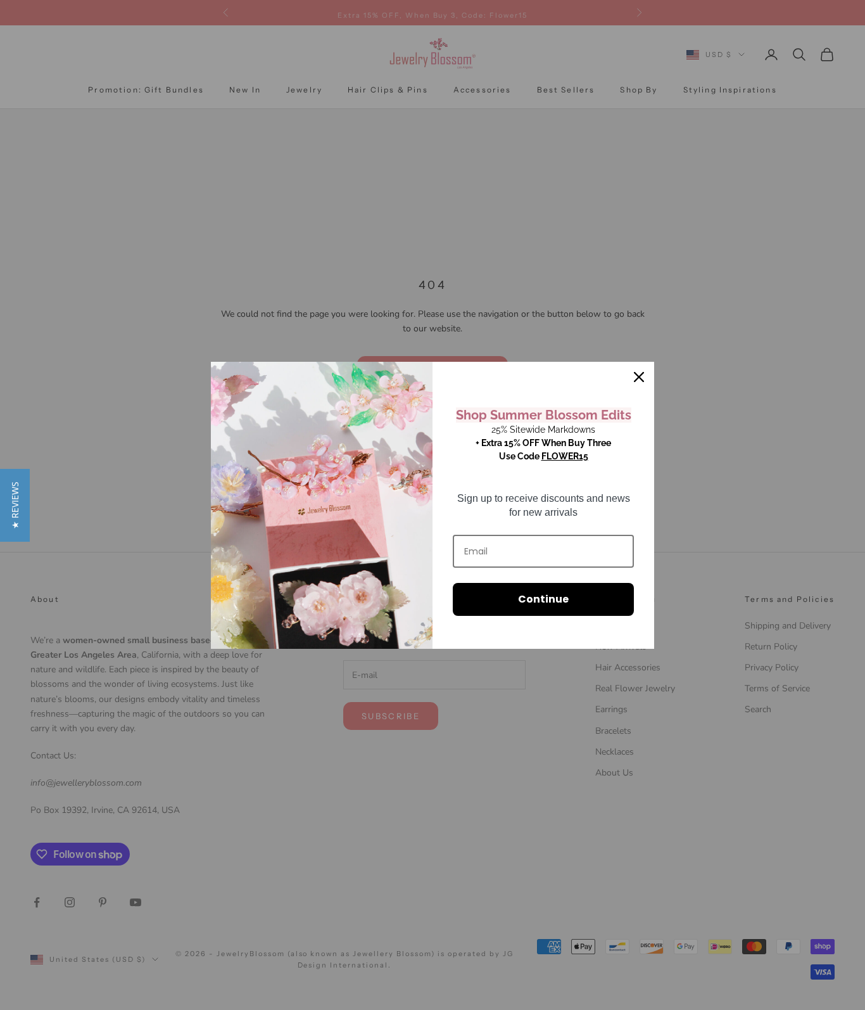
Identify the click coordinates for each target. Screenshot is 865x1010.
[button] (15, 505)
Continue (543, 599)
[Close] (639, 377)
